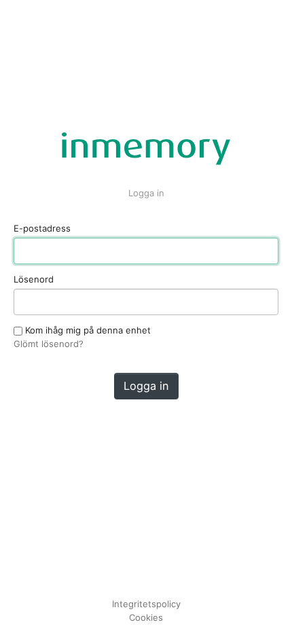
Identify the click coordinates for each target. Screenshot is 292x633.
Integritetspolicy (146, 603)
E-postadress (42, 228)
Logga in (146, 386)
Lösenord (34, 279)
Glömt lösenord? (49, 343)
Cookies (146, 617)
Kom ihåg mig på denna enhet (86, 330)
